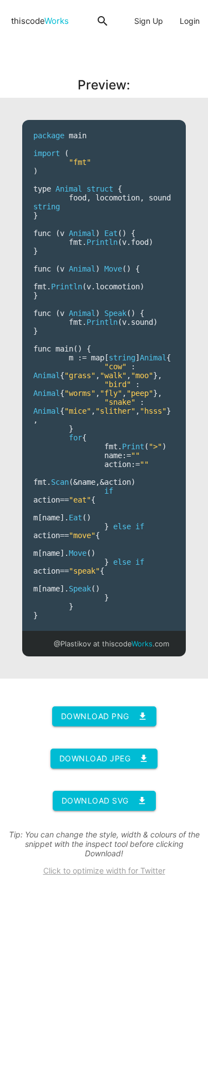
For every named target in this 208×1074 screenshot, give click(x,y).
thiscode (40, 21)
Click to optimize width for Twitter (104, 870)
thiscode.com (135, 643)
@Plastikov (72, 643)
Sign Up (148, 21)
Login (190, 21)
